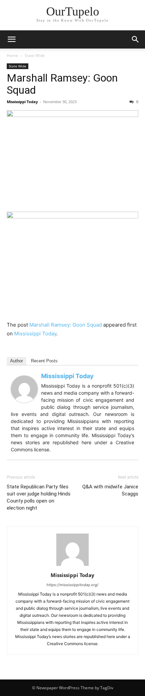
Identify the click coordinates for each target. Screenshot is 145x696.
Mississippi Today (22, 101)
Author (16, 360)
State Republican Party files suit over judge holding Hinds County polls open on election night (38, 497)
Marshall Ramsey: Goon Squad (62, 83)
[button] (11, 39)
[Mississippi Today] (24, 388)
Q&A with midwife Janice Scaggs (110, 490)
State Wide (35, 55)
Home (12, 55)
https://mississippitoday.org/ (72, 584)
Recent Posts (44, 360)
